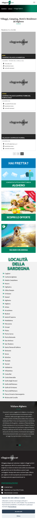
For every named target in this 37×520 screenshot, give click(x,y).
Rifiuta (18, 516)
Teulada (7, 361)
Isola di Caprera (10, 317)
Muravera (8, 324)
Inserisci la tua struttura (14, 490)
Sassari (10, 8)
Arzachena (8, 310)
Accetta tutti (18, 511)
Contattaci (8, 487)
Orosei (7, 327)
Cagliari (7, 273)
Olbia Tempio (9, 290)
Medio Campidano (11, 280)
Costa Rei (8, 374)
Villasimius (8, 371)
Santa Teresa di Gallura (13, 347)
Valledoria (8, 367)
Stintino (8, 357)
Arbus (7, 307)
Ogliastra (8, 287)
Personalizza (12, 506)
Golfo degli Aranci (11, 381)
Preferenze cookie (11, 493)
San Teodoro (9, 344)
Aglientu (8, 300)
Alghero (8, 304)
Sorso (7, 354)
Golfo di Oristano (11, 387)
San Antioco (9, 341)
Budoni (7, 314)
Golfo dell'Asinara (11, 384)
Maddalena (9, 320)
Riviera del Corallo (11, 397)
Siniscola (8, 351)
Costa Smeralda (10, 377)
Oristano (8, 294)
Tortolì (7, 364)
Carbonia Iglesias (11, 277)
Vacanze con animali (18, 250)
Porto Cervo (9, 334)
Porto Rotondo (10, 337)
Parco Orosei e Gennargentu (14, 394)
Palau (7, 330)
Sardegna (3, 8)
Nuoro (7, 284)
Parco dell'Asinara (11, 391)
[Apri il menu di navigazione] (34, 2)
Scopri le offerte (18, 217)
